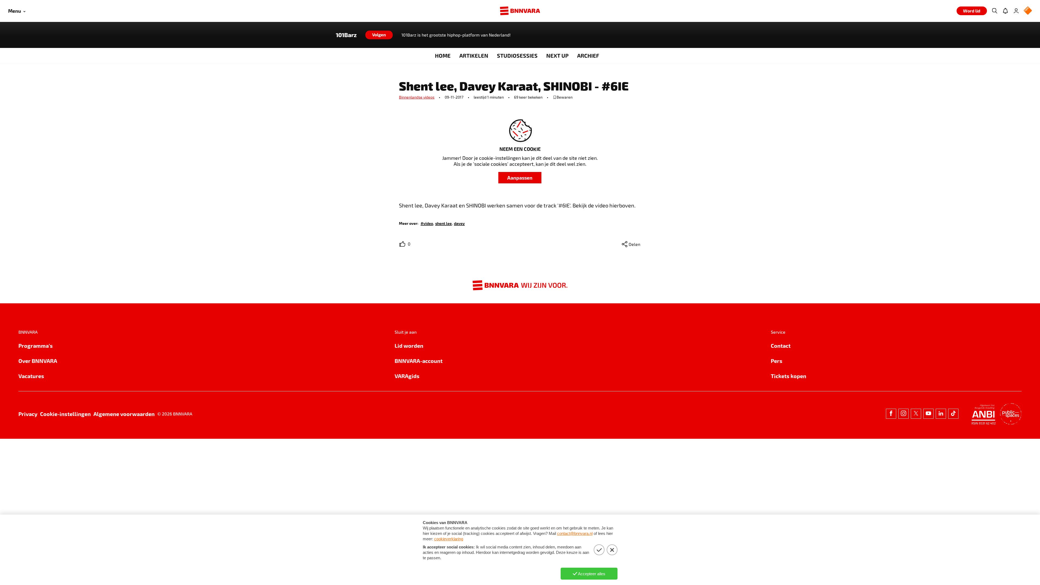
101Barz (346, 35)
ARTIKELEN (473, 55)
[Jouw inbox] (1005, 10)
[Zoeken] (994, 11)
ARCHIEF (588, 55)
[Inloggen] (1016, 11)
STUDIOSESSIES (517, 55)
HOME (443, 55)
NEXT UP (557, 55)
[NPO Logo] (1028, 10)
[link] (427, 223)
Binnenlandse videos (416, 97)
